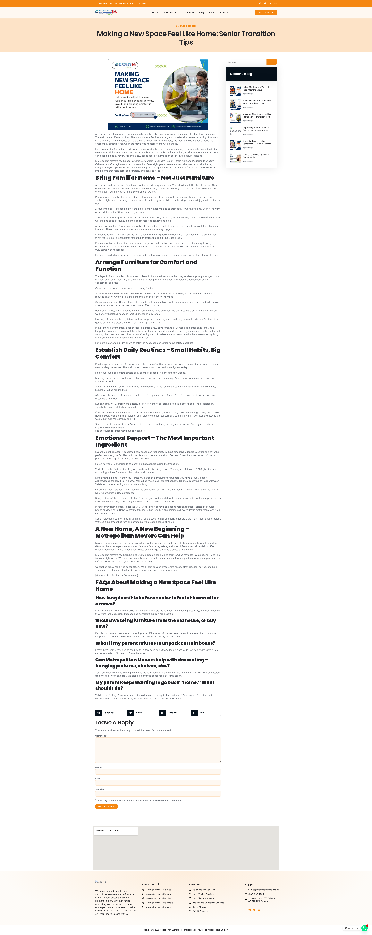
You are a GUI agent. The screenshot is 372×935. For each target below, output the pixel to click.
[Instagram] (260, 3)
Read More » (248, 94)
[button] (110, 713)
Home (155, 12)
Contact (224, 12)
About (212, 12)
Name (99, 767)
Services (168, 12)
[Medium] (275, 3)
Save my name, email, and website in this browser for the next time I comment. (140, 800)
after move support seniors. (130, 430)
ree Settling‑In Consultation (122, 575)
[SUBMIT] (272, 62)
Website (99, 789)
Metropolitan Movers (106, 160)
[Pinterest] (265, 3)
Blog (201, 12)
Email (99, 778)
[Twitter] (270, 3)
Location (186, 12)
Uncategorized (186, 26)
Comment (101, 735)
